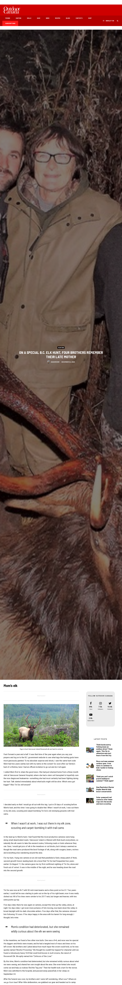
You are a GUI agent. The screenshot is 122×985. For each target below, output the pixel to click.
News (47, 18)
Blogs (68, 18)
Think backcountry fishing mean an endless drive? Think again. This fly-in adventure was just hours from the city (104, 750)
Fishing (7, 18)
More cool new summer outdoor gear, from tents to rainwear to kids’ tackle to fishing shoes (105, 765)
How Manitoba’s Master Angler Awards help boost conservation (105, 789)
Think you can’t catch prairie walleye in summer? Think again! (105, 778)
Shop (90, 18)
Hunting (18, 18)
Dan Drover (55, 362)
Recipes (57, 18)
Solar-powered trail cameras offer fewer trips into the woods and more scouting (104, 800)
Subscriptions (10, 23)
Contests (79, 18)
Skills (29, 18)
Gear (38, 18)
